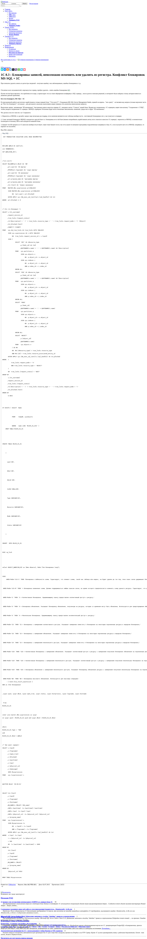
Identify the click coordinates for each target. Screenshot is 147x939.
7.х (13, 15)
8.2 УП (25, 926)
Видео (11, 18)
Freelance (9, 36)
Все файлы (12, 24)
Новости (8, 45)
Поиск (58, 926)
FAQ (8, 11)
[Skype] (21, 69)
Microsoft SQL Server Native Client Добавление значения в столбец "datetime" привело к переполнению (38, 916)
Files (8, 22)
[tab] (73, 898)
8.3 (15, 16)
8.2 (13, 16)
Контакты (12, 56)
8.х (21, 926)
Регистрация (33, 3)
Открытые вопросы (15, 31)
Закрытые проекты (15, 42)
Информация (9, 47)
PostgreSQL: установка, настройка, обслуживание (19, 923)
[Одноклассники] (7, 69)
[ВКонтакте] (5, 69)
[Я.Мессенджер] (2, 69)
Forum (9, 27)
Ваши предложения (15, 54)
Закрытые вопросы (15, 33)
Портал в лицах (14, 51)
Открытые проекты (15, 40)
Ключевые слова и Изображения (15, 921)
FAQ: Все (12, 926)
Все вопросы (13, 29)
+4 (2, 61)
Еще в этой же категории (11, 917)
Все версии (12, 13)
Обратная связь (84, 926)
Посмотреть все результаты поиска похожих (17, 938)
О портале (12, 49)
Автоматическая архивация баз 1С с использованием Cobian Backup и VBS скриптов (32, 931)
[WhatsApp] (19, 69)
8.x (15, 15)
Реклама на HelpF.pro (69, 926)
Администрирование (41, 60)
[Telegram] (10, 69)
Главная (7, 9)
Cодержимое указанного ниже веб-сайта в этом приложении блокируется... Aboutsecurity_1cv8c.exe (36, 909)
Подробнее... (106, 928)
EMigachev (12, 884)
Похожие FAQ (7, 898)
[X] (13, 69)
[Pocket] (24, 69)
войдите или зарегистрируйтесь (55, 925)
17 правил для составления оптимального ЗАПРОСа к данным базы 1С (27, 902)
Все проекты (13, 38)
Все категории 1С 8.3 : (8, 60)
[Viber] (16, 69)
